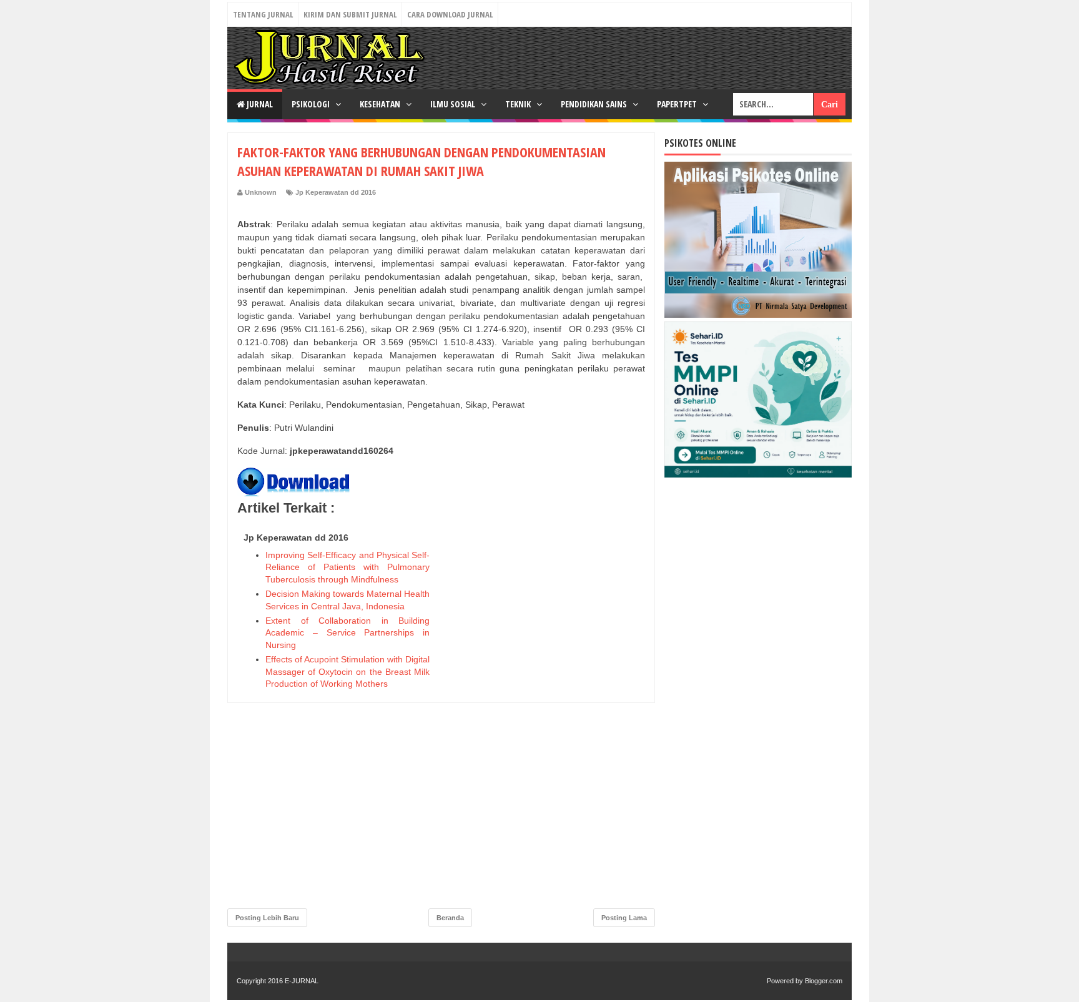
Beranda (450, 917)
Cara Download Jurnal (450, 14)
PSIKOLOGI (312, 104)
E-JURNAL (301, 981)
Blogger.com (823, 981)
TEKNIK (519, 104)
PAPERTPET (678, 104)
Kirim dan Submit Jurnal (350, 14)
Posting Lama (624, 917)
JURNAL (259, 104)
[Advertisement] (551, 715)
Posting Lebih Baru (267, 917)
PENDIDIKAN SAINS (595, 104)
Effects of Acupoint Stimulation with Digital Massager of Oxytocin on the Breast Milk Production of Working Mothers (347, 671)
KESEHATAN (381, 104)
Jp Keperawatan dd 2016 (335, 192)
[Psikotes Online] (758, 315)
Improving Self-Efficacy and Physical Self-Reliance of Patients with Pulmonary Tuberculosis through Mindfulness (347, 567)
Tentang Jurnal (263, 14)
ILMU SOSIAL (453, 104)
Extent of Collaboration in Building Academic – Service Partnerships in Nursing (347, 633)
